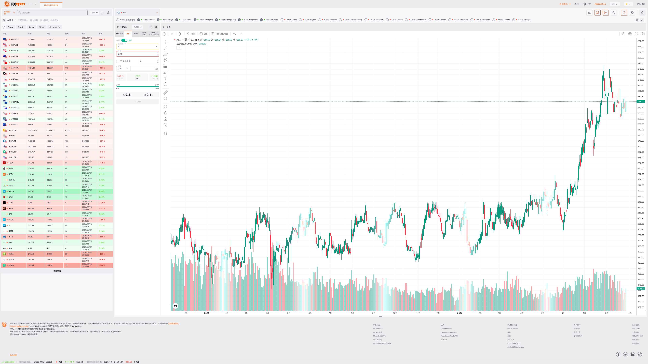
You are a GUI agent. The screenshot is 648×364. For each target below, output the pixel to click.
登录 (639, 4)
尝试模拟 (563, 4)
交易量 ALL (122, 44)
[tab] (119, 34)
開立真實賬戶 (512, 328)
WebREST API (446, 328)
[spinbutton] (137, 54)
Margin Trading (51, 5)
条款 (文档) (636, 328)
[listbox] (615, 4)
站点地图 (13, 355)
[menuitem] (94, 13)
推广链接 (510, 340)
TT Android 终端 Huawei (382, 343)
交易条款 (635, 332)
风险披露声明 (173, 323)
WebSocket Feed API (449, 332)
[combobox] (137, 46)
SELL (118, 40)
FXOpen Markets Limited (19, 326)
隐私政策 (635, 340)
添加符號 (57, 271)
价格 (119, 51)
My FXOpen (512, 325)
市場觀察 (7, 12)
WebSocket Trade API (449, 336)
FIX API (444, 340)
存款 (509, 332)
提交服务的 (578, 336)
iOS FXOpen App (513, 343)
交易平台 (376, 325)
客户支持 (577, 325)
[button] (157, 46)
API (442, 325)
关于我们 (635, 325)
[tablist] (137, 68)
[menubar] (94, 13)
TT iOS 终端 (377, 340)
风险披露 (635, 343)
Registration (600, 4)
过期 (119, 66)
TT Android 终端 (379, 336)
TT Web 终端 (378, 328)
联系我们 (577, 328)
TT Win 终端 (377, 332)
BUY (130, 40)
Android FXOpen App (515, 347)
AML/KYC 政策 (637, 336)
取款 (509, 336)
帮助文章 (577, 332)
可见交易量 (125, 61)
